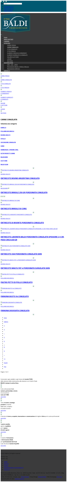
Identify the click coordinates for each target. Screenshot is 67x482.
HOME (6, 462)
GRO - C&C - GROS (12, 65)
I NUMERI (6, 41)
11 (4, 359)
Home (5, 37)
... (4, 333)
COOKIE (6, 466)
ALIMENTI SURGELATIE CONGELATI (7, 98)
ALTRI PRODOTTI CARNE (8, 153)
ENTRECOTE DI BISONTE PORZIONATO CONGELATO (22, 222)
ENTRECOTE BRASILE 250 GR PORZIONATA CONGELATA (24, 192)
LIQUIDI (9, 59)
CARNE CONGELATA (12, 47)
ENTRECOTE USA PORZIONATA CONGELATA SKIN (21, 253)
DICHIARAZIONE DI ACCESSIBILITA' (13, 468)
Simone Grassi (25, 477)
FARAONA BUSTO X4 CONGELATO (15, 296)
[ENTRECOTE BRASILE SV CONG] (10, 200)
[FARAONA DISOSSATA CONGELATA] (11, 302)
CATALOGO (7, 43)
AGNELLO (3, 128)
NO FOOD (10, 61)
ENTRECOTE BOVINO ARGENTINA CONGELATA (20, 178)
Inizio (5, 318)
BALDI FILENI (4, 164)
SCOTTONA (4, 161)
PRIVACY (6, 464)
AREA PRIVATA (8, 11)
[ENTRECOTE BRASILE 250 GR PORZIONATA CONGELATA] (17, 184)
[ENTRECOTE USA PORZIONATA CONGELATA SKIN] (15, 246)
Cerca (2, 4)
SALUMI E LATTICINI (13, 57)
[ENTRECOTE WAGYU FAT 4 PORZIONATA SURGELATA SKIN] (18, 260)
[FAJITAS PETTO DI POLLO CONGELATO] (12, 274)
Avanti (6, 363)
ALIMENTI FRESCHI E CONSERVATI (17, 53)
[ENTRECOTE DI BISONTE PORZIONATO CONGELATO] (16, 215)
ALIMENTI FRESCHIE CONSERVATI (6, 92)
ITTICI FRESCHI (11, 51)
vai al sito (3, 397)
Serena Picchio (42, 477)
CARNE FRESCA (11, 45)
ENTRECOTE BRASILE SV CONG (14, 208)
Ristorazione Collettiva (13, 69)
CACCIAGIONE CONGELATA (8, 142)
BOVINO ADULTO (5, 135)
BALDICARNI (4, 157)
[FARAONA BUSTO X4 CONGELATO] (11, 288)
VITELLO (3, 139)
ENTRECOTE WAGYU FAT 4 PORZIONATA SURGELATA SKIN (25, 268)
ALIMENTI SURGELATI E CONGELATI (17, 55)
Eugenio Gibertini (19, 479)
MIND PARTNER (8, 39)
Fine (5, 367)
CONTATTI (7, 71)
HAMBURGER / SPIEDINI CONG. (9, 150)
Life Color (59, 477)
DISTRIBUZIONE (8, 63)
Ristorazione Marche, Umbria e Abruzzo (18, 67)
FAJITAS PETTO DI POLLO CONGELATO (17, 282)
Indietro (6, 322)
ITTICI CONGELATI (12, 49)
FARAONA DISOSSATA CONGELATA (15, 310)
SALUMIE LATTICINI (4, 104)
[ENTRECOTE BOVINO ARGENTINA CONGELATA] (15, 170)
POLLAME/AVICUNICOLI (7, 131)
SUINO (2, 146)
